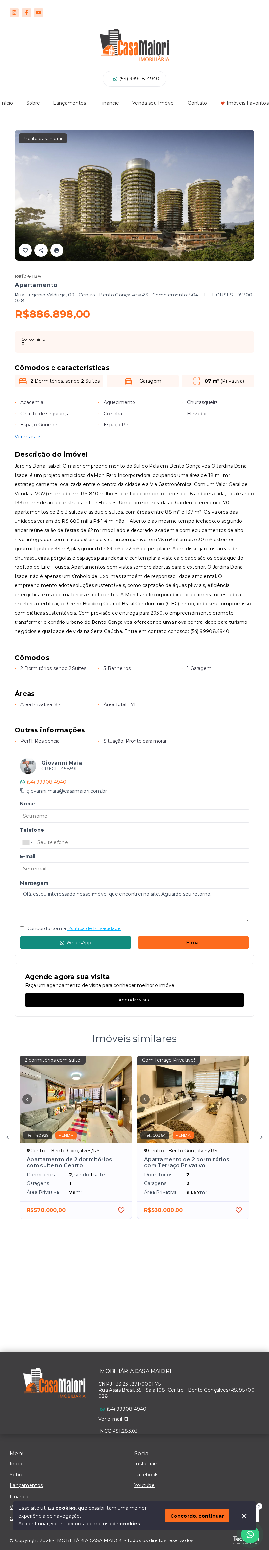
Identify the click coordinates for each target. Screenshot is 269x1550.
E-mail (193, 943)
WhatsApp (78, 943)
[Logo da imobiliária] (54, 1385)
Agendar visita (134, 999)
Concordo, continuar (197, 1516)
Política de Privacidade (94, 928)
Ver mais (25, 436)
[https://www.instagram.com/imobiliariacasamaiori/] (14, 12)
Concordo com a (73, 928)
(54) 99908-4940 (139, 79)
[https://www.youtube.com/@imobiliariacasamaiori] (38, 12)
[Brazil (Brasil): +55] (27, 842)
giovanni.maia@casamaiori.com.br (66, 791)
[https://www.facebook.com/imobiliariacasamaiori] (26, 12)
